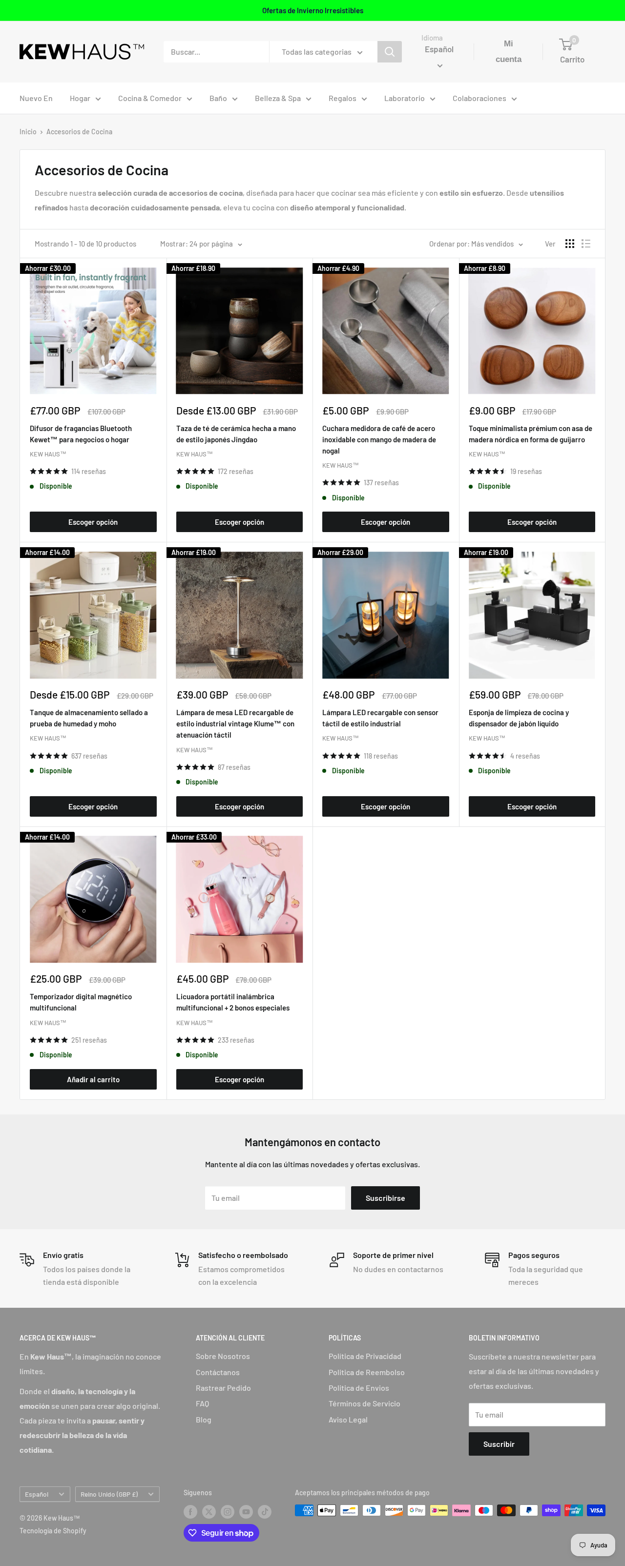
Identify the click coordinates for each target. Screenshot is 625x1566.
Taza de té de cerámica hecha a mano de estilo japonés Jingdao (236, 434)
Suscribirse (385, 1197)
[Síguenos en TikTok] (264, 1511)
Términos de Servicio (364, 1403)
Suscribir (499, 1443)
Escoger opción (93, 521)
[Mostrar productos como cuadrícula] (569, 243)
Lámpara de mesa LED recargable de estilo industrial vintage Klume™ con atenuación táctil (235, 724)
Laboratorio (404, 98)
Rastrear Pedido (223, 1387)
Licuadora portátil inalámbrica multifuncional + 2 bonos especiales (233, 1002)
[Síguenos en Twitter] (209, 1511)
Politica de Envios (359, 1387)
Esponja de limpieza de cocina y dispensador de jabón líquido (519, 718)
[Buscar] (389, 51)
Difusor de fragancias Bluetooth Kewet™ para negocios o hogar (81, 434)
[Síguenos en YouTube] (246, 1511)
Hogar (80, 98)
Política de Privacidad (365, 1355)
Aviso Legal (348, 1419)
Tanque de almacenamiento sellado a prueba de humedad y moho (89, 718)
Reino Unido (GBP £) (109, 1494)
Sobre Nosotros (223, 1355)
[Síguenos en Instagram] (227, 1511)
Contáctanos (218, 1372)
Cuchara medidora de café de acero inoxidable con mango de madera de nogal (379, 439)
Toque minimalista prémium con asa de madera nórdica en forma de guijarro (530, 434)
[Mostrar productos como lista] (586, 243)
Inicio (28, 131)
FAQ (202, 1403)
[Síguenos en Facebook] (190, 1511)
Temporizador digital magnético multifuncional (81, 1002)
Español (36, 1494)
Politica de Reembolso (367, 1372)
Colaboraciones (479, 98)
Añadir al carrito (93, 1079)
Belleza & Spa (278, 98)
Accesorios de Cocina (79, 131)
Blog (203, 1419)
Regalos (342, 98)
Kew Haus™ (48, 454)
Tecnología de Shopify (53, 1530)
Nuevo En (36, 98)
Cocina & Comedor (150, 98)
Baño (218, 98)
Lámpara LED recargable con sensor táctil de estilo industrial (380, 718)
